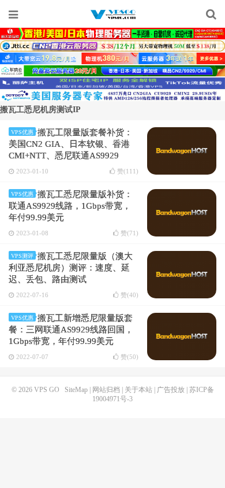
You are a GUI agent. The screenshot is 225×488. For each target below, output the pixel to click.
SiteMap (76, 390)
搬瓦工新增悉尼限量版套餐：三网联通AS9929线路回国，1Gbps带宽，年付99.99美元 (71, 329)
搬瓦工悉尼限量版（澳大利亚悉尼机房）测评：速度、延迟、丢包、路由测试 (71, 268)
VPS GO (112, 14)
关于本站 (138, 390)
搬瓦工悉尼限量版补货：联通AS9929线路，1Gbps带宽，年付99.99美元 (71, 206)
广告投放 (171, 390)
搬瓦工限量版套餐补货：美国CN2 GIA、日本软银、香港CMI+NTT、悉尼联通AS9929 (71, 144)
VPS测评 (22, 256)
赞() (127, 171)
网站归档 (106, 390)
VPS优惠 (22, 132)
